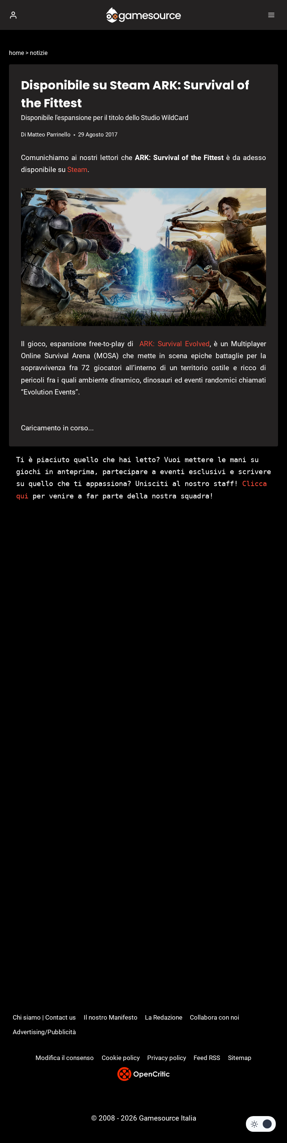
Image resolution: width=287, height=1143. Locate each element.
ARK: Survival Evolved (174, 343)
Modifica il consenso (65, 1057)
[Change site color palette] (261, 1124)
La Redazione (163, 1017)
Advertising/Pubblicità (44, 1032)
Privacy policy (166, 1057)
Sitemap (239, 1057)
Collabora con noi (214, 1017)
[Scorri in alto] (268, 1114)
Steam (77, 169)
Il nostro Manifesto (111, 1017)
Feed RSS (207, 1057)
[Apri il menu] (271, 15)
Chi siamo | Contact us (44, 1017)
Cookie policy (121, 1057)
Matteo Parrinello (49, 134)
